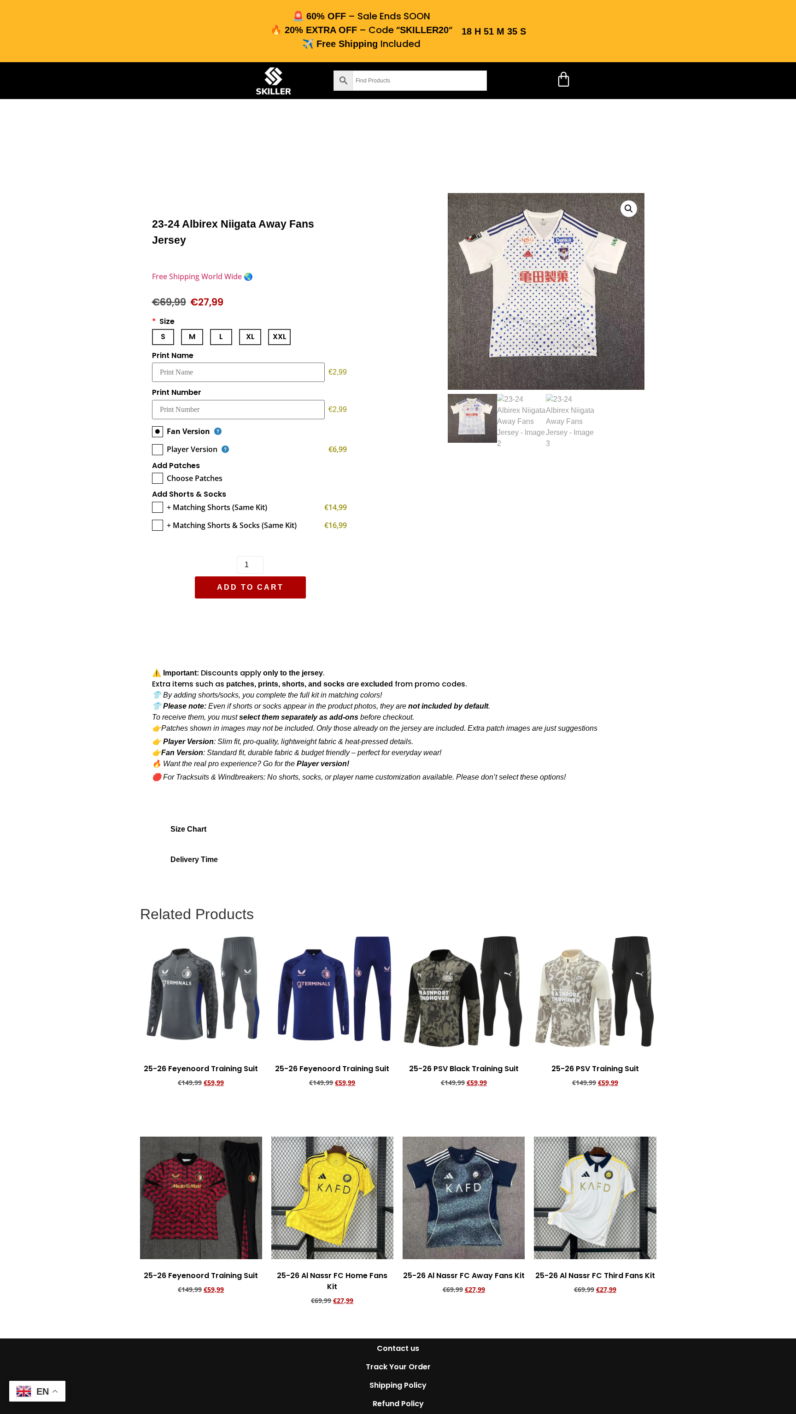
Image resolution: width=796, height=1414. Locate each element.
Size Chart (188, 829)
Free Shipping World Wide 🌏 (202, 276)
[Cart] (563, 79)
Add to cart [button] (200, 1108)
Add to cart (250, 587)
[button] (162, 81)
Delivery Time (194, 859)
